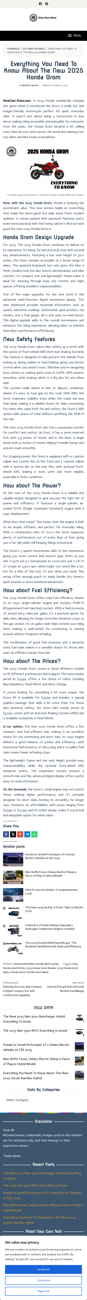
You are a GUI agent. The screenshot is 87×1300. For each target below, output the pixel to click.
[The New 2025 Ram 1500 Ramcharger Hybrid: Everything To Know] (79, 1018)
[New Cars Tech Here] (43, 17)
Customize (43, 1280)
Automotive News (24, 963)
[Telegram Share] (27, 834)
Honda (40, 963)
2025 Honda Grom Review (41, 968)
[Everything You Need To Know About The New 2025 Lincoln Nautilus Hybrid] (79, 1075)
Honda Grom (18, 972)
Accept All (43, 1269)
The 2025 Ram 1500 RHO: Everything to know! (35, 1030)
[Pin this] (20, 834)
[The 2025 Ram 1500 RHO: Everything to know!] (79, 1032)
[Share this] (6, 834)
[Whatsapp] (34, 834)
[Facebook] (40, 4)
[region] (43, 1268)
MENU (77, 35)
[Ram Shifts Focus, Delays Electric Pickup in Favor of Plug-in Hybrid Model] (79, 1060)
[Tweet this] (13, 834)
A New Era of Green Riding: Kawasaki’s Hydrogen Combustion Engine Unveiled (49, 927)
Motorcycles (52, 963)
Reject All (43, 1291)
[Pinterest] (47, 4)
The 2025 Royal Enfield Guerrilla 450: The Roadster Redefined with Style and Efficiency (53, 944)
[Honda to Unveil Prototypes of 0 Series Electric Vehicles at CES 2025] (79, 1046)
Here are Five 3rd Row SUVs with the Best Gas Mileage (65, 987)
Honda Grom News (37, 972)
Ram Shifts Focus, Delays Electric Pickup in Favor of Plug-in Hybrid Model (51, 873)
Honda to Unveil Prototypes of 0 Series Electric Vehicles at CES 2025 (50, 856)
